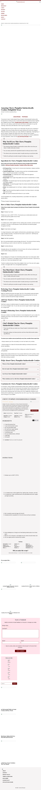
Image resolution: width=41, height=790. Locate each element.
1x (33, 420)
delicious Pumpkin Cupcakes (12, 165)
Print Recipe (25, 116)
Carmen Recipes (22, 787)
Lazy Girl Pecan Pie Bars (23, 136)
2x (35, 420)
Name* (3, 640)
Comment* (4, 628)
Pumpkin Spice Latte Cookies (21, 122)
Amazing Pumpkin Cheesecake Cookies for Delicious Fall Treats (10, 586)
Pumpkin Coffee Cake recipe (26, 165)
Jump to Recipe (16, 116)
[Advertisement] (20, 448)
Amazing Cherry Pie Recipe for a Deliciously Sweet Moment (10, 613)
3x (37, 420)
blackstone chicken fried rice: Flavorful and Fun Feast (8, 736)
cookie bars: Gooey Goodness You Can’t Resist (8, 763)
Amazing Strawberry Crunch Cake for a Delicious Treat (30, 586)
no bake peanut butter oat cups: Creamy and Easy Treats (8, 709)
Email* (22, 640)
